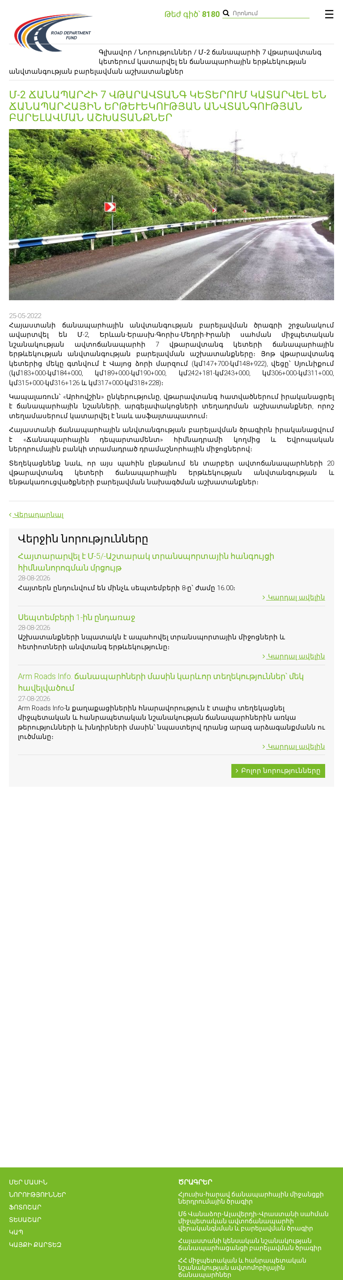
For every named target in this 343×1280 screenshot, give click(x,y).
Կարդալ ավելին (295, 597)
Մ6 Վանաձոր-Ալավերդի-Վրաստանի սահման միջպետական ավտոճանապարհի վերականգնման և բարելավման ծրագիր (253, 1221)
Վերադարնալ (38, 515)
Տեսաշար (25, 1219)
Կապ (16, 1232)
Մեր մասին (28, 1182)
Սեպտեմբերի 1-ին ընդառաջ (76, 617)
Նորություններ (165, 52)
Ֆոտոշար (25, 1207)
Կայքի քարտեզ (35, 1244)
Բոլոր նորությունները (280, 771)
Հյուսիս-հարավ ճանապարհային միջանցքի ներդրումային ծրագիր (251, 1198)
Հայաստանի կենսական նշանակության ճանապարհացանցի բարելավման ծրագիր (250, 1244)
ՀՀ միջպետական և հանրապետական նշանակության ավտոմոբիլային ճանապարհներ (242, 1267)
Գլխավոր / (118, 52)
